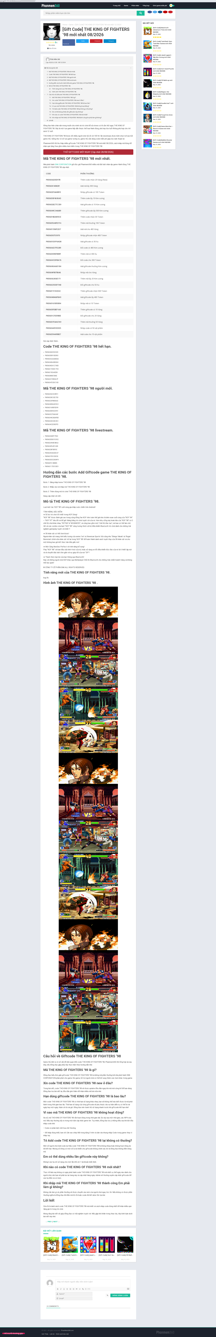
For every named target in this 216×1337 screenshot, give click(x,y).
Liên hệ (52, 1334)
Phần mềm (135, 5)
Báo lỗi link (52, 48)
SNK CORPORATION (63, 164)
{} (86, 1289)
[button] (88, 603)
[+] (89, 1289)
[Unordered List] (73, 1289)
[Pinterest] (170, 12)
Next (55, 1221)
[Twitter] (155, 12)
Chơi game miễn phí (160, 5)
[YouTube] (165, 12)
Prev (50, 1221)
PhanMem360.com (67, 1330)
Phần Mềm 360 (55, 59)
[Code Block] (79, 1289)
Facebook (66, 44)
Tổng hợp (146, 5)
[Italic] (60, 1289)
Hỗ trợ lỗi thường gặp (13, 1333)
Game (126, 5)
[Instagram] (160, 12)
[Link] (82, 1289)
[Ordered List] (70, 1289)
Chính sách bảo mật (62, 1334)
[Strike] (67, 1289)
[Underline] (64, 1289)
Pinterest (97, 41)
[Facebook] (149, 12)
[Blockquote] (76, 1289)
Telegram (111, 41)
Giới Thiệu (45, 1334)
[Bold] (57, 1289)
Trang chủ (116, 5)
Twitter (83, 41)
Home (64, 25)
